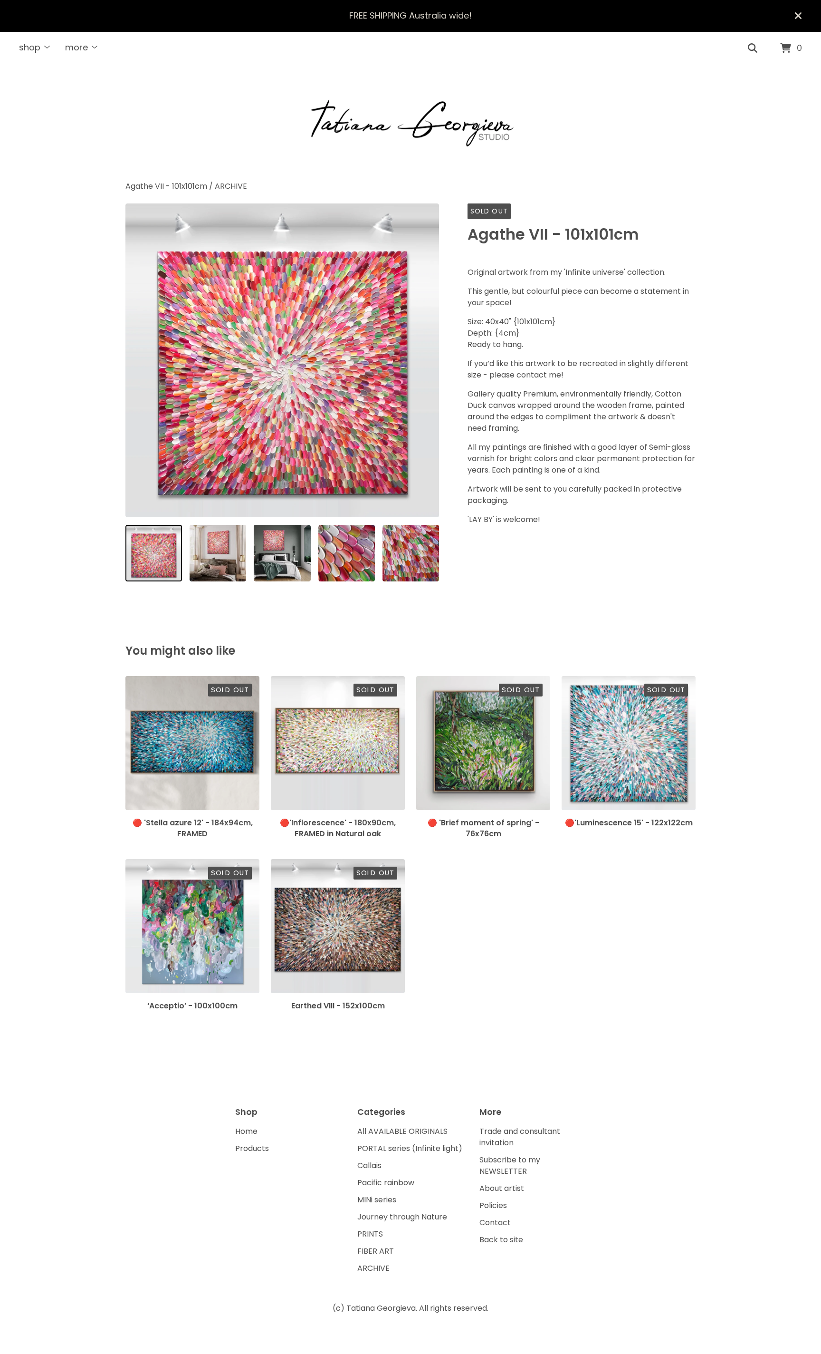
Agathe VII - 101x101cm (167, 186)
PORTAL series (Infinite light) (409, 1148)
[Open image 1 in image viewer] (282, 360)
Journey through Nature (402, 1216)
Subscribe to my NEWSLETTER (509, 1165)
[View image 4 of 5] (346, 553)
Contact (495, 1222)
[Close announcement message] (798, 15)
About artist (501, 1188)
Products (252, 1148)
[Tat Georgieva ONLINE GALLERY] (410, 123)
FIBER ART (375, 1251)
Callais (369, 1165)
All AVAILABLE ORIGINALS (402, 1131)
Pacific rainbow (385, 1182)
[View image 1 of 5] (153, 553)
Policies (493, 1205)
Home (246, 1131)
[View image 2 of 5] (218, 553)
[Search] (752, 48)
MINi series (376, 1199)
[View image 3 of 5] (282, 553)
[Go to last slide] (138, 360)
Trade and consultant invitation (519, 1137)
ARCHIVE (231, 186)
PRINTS (370, 1233)
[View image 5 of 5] (410, 553)
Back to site (501, 1239)
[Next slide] (425, 360)
